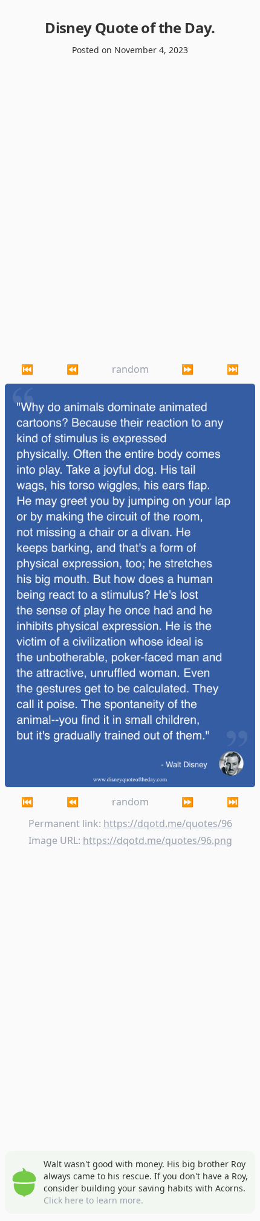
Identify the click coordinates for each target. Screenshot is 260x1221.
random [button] (130, 369)
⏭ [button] (233, 369)
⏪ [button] (73, 369)
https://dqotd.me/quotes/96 (167, 823)
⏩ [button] (187, 369)
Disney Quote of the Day (128, 27)
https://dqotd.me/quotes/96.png (157, 840)
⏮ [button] (27, 369)
